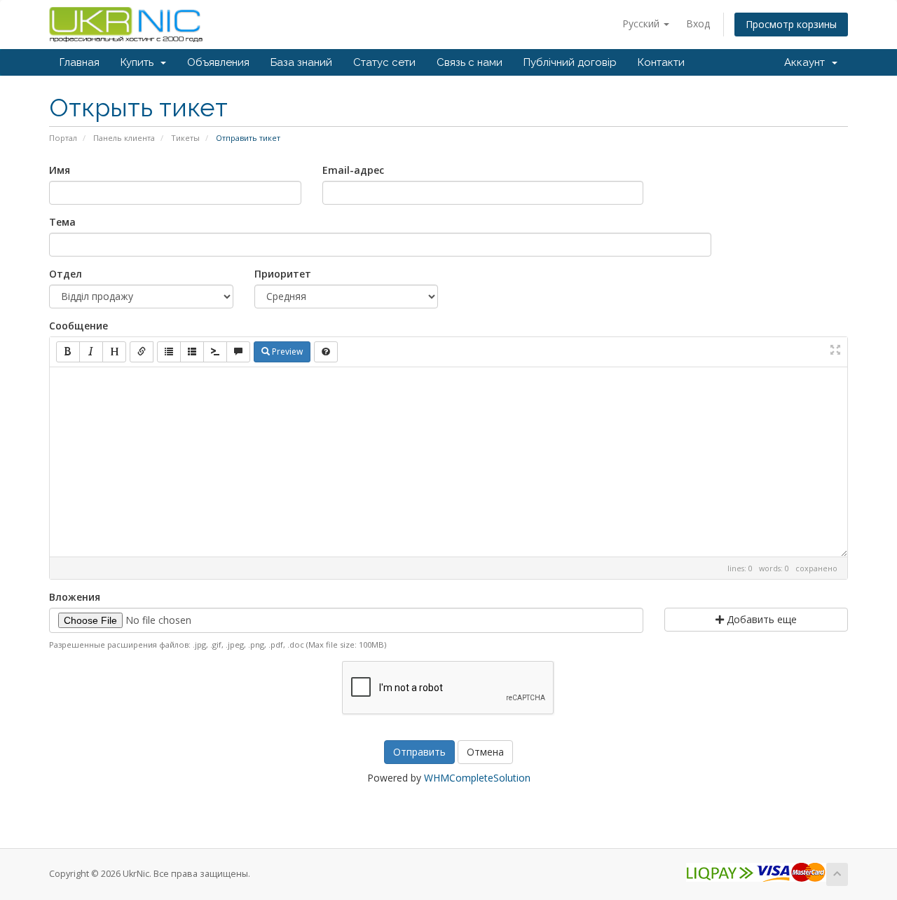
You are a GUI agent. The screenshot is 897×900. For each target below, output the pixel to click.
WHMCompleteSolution (477, 777)
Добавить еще (760, 619)
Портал (63, 137)
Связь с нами (469, 62)
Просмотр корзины (791, 24)
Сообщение (78, 325)
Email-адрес (353, 170)
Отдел (65, 273)
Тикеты (185, 137)
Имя (59, 170)
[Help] (326, 351)
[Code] (215, 351)
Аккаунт (807, 62)
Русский (642, 23)
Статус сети (384, 62)
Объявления (218, 62)
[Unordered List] (169, 351)
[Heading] (114, 351)
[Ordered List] (192, 351)
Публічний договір (570, 62)
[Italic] (91, 351)
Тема (62, 222)
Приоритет (282, 273)
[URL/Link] (141, 351)
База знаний (301, 62)
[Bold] (68, 351)
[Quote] (238, 351)
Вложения (74, 597)
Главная (80, 62)
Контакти (661, 62)
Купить (140, 62)
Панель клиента (124, 137)
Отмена (485, 751)
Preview (286, 351)
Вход (698, 23)
